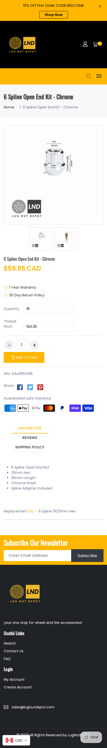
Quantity (11, 308)
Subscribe (87, 555)
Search (10, 643)
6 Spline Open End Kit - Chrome (29, 258)
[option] (40, 238)
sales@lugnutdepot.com (33, 707)
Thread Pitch (10, 324)
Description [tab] (29, 428)
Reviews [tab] (29, 437)
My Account (14, 679)
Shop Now (54, 14)
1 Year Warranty (22, 287)
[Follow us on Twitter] (30, 387)
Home (9, 107)
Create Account (18, 687)
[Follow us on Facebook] (19, 387)
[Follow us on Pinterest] (40, 387)
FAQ (7, 658)
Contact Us (13, 651)
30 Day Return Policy (27, 295)
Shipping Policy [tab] (29, 447)
